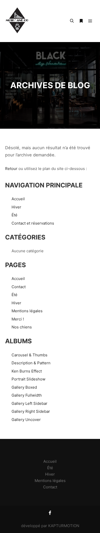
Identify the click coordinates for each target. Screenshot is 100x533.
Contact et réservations (33, 223)
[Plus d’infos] (81, 21)
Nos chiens (22, 327)
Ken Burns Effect (27, 371)
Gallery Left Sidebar (29, 403)
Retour (11, 168)
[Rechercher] (71, 21)
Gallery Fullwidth (27, 395)
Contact (19, 286)
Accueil (18, 198)
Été (14, 215)
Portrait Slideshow (28, 379)
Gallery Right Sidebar (31, 411)
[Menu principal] (90, 21)
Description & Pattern (31, 362)
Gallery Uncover (26, 419)
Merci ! (18, 319)
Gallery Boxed (24, 387)
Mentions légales (27, 310)
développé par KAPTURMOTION (50, 525)
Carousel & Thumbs (29, 355)
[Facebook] (50, 512)
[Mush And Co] (17, 21)
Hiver (16, 207)
